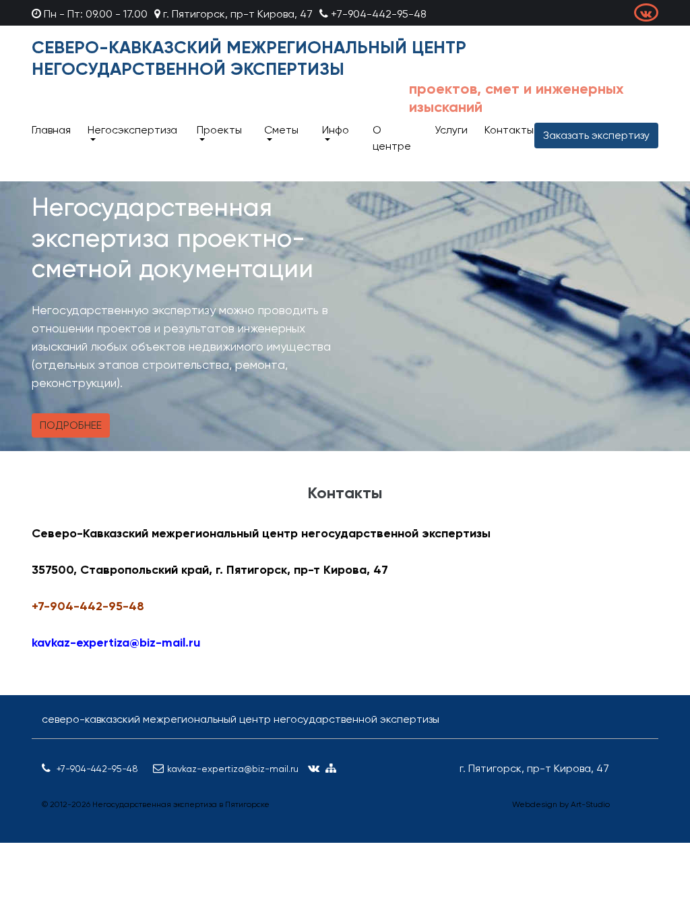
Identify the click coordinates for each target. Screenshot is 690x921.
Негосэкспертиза (132, 129)
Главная (51, 129)
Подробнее (71, 425)
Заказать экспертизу (596, 135)
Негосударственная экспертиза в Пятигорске (181, 804)
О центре (392, 137)
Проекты (219, 129)
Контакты (509, 129)
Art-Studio (590, 804)
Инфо (335, 129)
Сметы (281, 129)
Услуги (451, 129)
